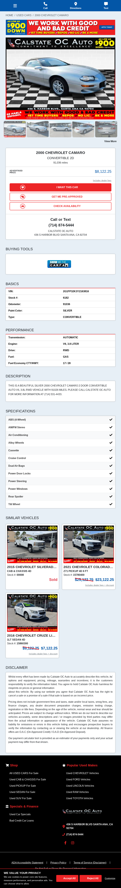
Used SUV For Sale (20, 798)
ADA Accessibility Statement (27, 862)
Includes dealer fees (102, 180)
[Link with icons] (66, 843)
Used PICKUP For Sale (22, 785)
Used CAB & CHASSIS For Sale (27, 779)
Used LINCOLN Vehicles (80, 785)
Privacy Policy (58, 862)
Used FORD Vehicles (78, 779)
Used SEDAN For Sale (22, 792)
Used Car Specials (20, 814)
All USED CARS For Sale (23, 773)
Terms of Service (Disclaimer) (90, 862)
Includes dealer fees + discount (99, 585)
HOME (9, 15)
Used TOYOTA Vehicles (79, 798)
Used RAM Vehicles (77, 792)
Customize (110, 878)
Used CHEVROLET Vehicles (82, 773)
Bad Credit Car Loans (21, 820)
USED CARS (24, 15)
